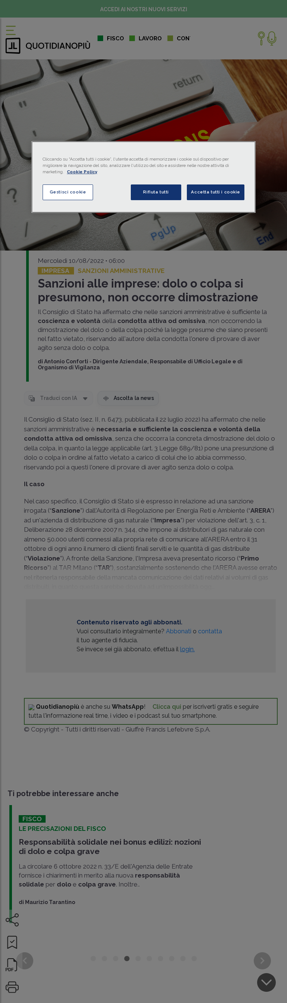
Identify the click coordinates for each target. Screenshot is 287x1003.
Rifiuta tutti (156, 192)
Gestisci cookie (68, 192)
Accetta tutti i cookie (215, 192)
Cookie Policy (82, 171)
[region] (143, 177)
